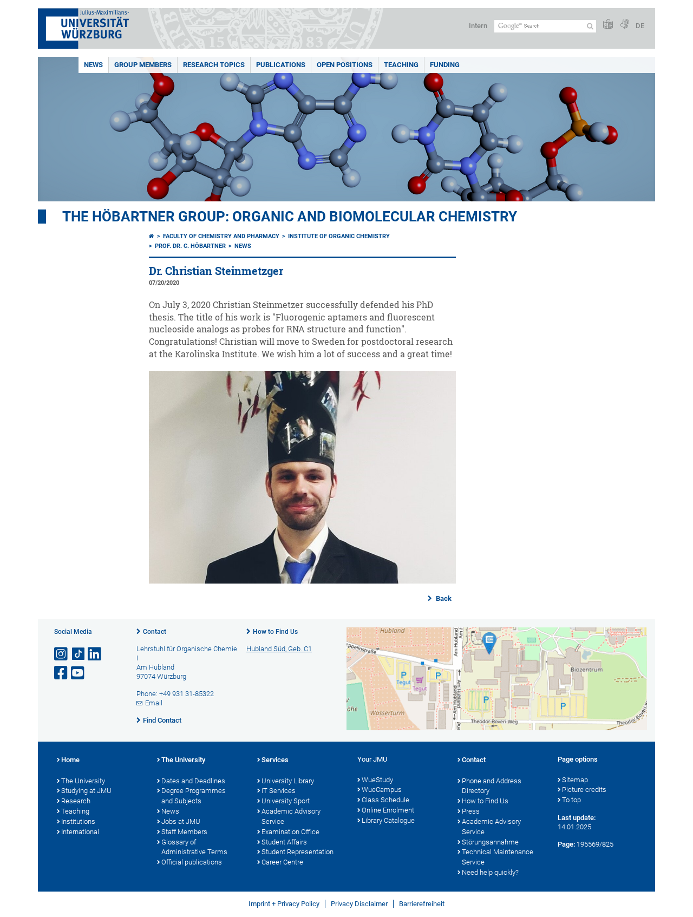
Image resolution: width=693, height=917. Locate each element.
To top (571, 800)
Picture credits (584, 789)
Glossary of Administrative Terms (194, 847)
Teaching (401, 65)
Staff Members (184, 832)
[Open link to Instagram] (61, 654)
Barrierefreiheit (421, 904)
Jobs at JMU (180, 821)
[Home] (151, 236)
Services (275, 760)
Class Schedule (385, 800)
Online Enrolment (388, 810)
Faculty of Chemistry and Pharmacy (221, 236)
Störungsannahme (490, 842)
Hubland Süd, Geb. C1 (279, 649)
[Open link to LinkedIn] (95, 654)
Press (471, 811)
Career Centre (282, 862)
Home (70, 760)
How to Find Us (275, 632)
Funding (445, 65)
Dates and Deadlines (193, 781)
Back (443, 598)
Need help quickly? (490, 872)
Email (153, 703)
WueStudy (377, 780)
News (93, 65)
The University (83, 781)
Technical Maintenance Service (497, 857)
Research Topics (214, 65)
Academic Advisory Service (291, 816)
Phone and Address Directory (491, 786)
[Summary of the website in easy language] (608, 24)
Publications (280, 65)
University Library (287, 781)
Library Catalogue (388, 820)
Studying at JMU (86, 791)
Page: (566, 844)
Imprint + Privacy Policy (284, 904)
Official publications (191, 862)
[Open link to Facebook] (61, 673)
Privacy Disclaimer (359, 904)
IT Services (278, 791)
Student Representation (297, 852)
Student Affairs (284, 842)
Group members (143, 65)
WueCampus (382, 789)
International (80, 832)
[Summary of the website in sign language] (624, 24)
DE (640, 26)
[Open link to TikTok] (78, 654)
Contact (154, 632)
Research (75, 801)
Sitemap (575, 780)
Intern (478, 26)
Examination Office (290, 832)
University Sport (285, 801)
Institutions (78, 821)
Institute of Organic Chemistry (339, 236)
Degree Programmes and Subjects (193, 796)
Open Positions (344, 65)
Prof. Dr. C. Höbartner (190, 246)
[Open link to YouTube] (78, 673)
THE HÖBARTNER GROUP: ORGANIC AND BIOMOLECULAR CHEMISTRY (289, 216)
